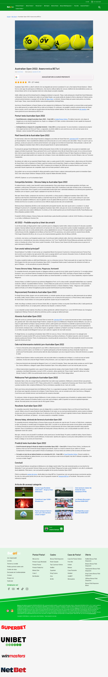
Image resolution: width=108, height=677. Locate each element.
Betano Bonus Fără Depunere (91, 565)
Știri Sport (46, 5)
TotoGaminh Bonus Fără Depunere (92, 569)
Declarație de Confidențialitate (16, 572)
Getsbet (70, 573)
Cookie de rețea (12, 569)
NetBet (52, 567)
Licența (9, 561)
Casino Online (19, 8)
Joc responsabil (12, 558)
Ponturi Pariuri (19, 5)
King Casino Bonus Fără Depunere (92, 574)
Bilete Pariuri (29, 5)
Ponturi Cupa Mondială (39, 562)
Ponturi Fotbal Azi (37, 567)
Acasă (8, 16)
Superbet (53, 570)
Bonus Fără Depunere (65, 5)
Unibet (70, 564)
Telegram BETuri (63, 476)
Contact (9, 575)
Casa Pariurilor (72, 570)
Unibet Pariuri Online (61, 119)
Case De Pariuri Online (75, 559)
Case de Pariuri (84, 5)
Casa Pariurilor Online (70, 454)
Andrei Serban (20, 71)
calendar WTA (58, 319)
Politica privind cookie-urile (15, 566)
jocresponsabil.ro (92, 613)
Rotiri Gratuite (54, 562)
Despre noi (10, 578)
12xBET (70, 576)
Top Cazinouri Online (56, 564)
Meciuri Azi (38, 5)
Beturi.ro (19, 605)
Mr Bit (52, 579)
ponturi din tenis (32, 474)
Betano (70, 567)
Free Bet (76, 5)
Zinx (51, 576)
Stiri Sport (14, 16)
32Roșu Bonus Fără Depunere (91, 579)
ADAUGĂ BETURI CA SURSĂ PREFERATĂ (56, 77)
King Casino (54, 573)
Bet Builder (35, 576)
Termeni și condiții (12, 563)
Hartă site (10, 581)
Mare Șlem (50, 99)
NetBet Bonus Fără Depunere (91, 560)
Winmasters (71, 579)
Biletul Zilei (35, 570)
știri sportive (82, 109)
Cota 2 (34, 573)
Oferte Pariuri (54, 5)
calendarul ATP (73, 139)
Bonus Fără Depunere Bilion (92, 584)
